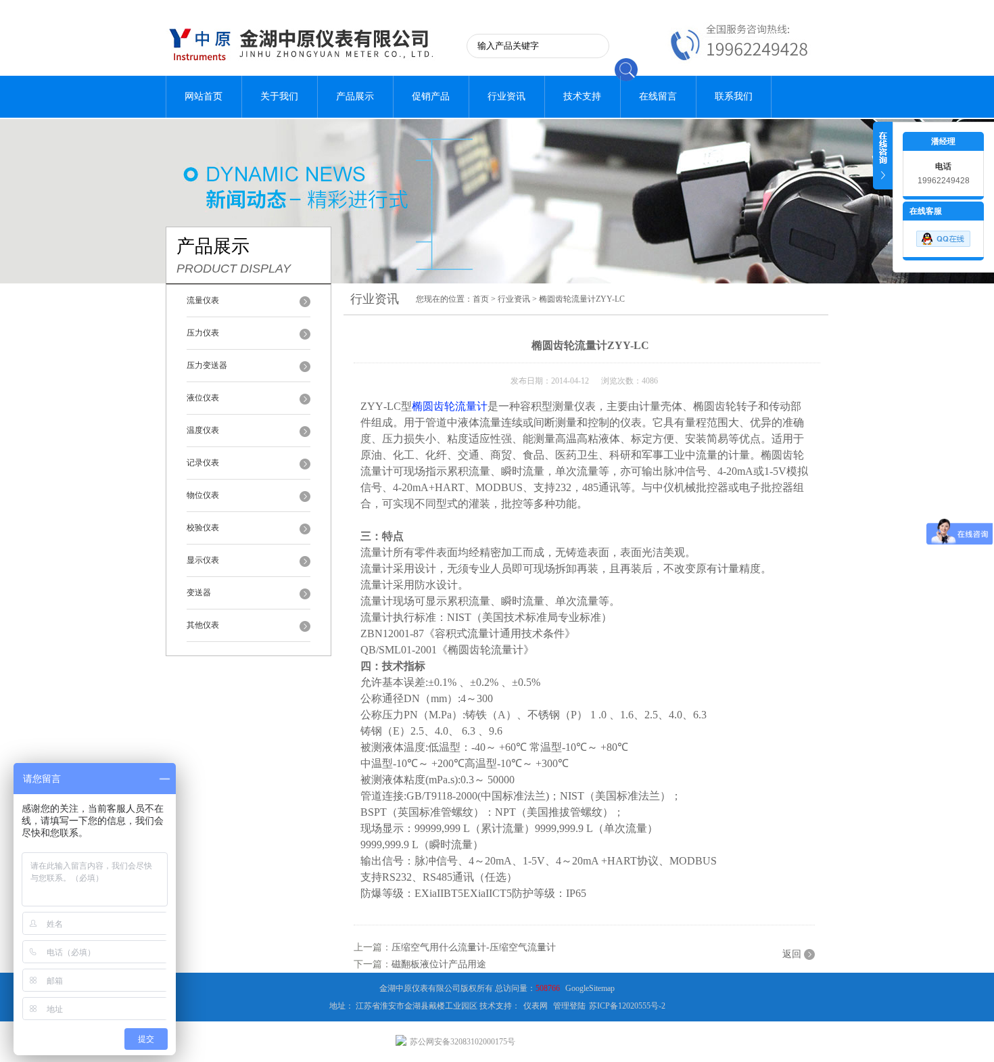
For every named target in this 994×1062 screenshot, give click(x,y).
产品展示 (355, 96)
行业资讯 (506, 96)
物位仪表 (203, 495)
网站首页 (203, 96)
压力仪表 (203, 333)
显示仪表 (203, 560)
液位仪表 (203, 397)
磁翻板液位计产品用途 (439, 964)
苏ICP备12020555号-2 (627, 1006)
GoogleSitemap (590, 988)
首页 (481, 299)
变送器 (199, 592)
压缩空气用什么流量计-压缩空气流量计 (474, 947)
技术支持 (582, 96)
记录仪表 (203, 462)
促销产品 (431, 96)
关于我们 (279, 96)
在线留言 (658, 96)
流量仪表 (203, 300)
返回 (791, 954)
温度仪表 (203, 430)
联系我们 (734, 96)
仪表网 (535, 1006)
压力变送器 (207, 365)
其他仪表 (203, 625)
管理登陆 (569, 1006)
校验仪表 (203, 527)
